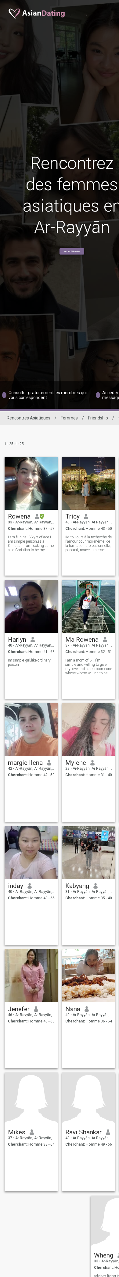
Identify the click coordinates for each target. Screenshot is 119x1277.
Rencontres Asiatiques (28, 418)
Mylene (75, 762)
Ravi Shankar (83, 1132)
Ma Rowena (82, 639)
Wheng (103, 1255)
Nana (72, 1009)
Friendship (98, 418)
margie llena (25, 762)
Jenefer (19, 1009)
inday (15, 886)
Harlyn (17, 639)
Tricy (72, 516)
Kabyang (77, 886)
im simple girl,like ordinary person (29, 662)
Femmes (69, 418)
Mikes (16, 1132)
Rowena (19, 516)
